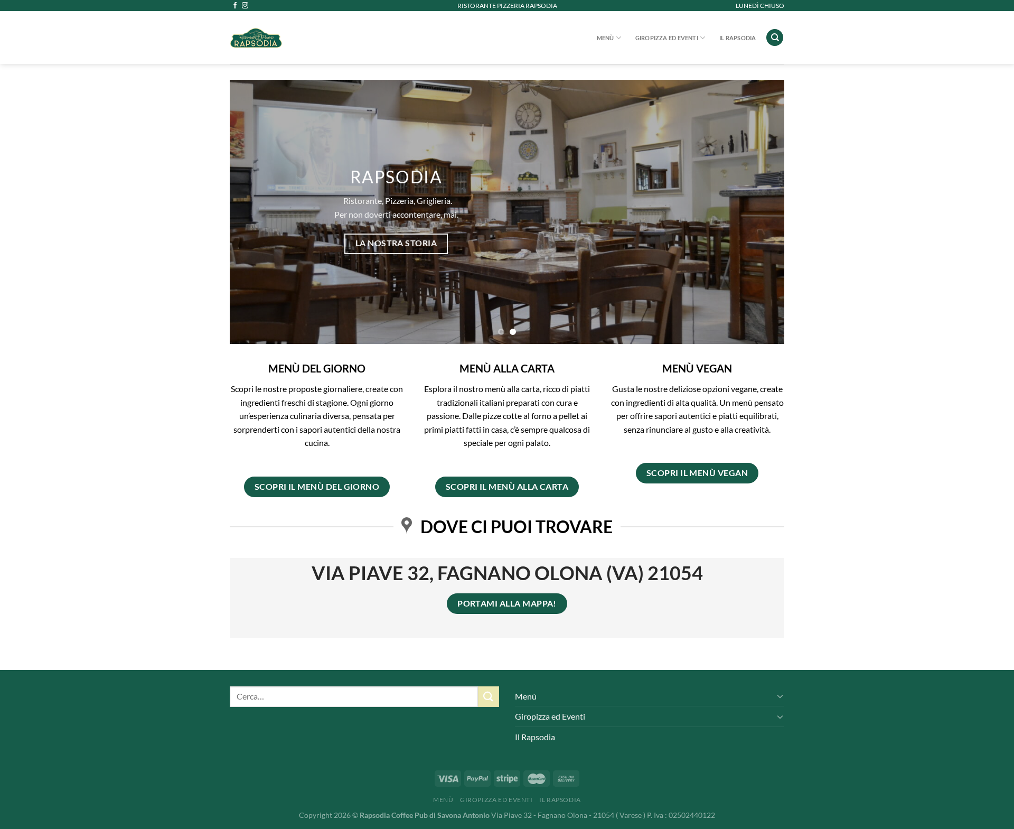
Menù (605, 37)
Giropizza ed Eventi (666, 37)
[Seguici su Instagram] (245, 6)
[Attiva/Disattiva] (780, 696)
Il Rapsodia (737, 37)
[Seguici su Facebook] (235, 6)
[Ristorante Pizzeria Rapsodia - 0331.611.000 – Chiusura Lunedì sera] (312, 37)
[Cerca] (774, 37)
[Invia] (488, 696)
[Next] (759, 211)
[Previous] (254, 211)
